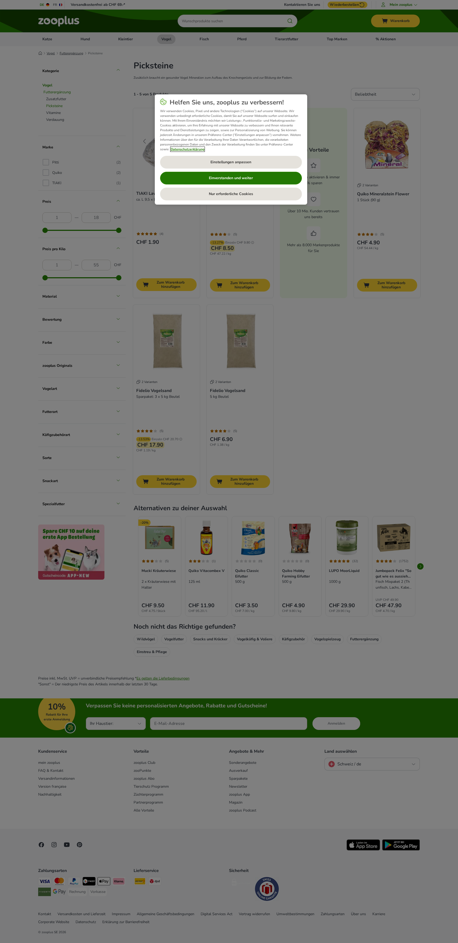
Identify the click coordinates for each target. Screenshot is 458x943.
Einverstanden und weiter (231, 177)
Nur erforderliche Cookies (231, 193)
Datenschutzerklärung (187, 149)
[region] (231, 149)
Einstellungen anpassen (230, 162)
